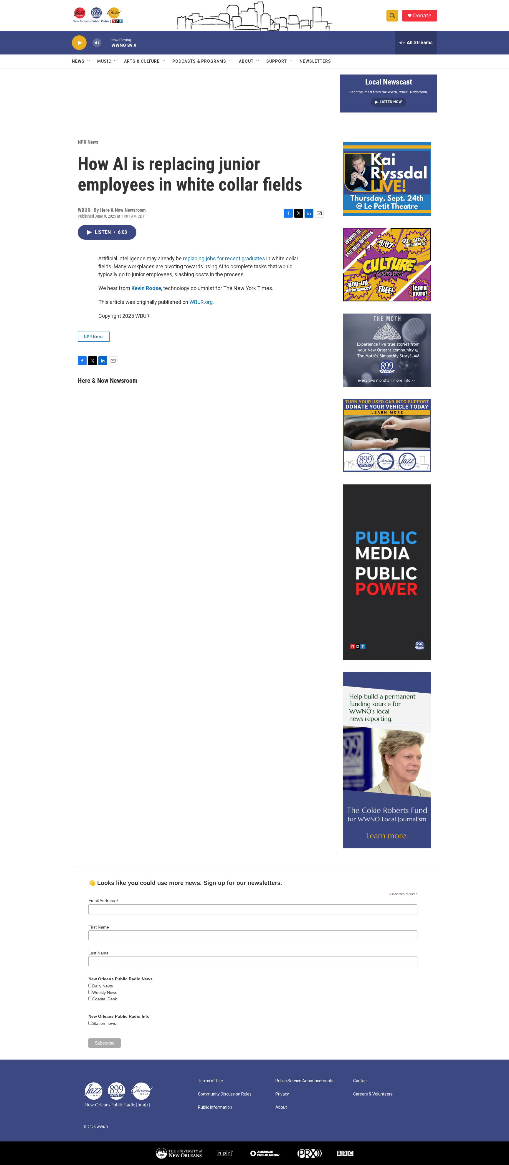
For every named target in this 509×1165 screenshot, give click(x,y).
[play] (79, 42)
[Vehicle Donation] (387, 435)
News (78, 61)
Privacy (282, 1094)
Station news (104, 1023)
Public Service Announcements (304, 1081)
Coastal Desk (104, 999)
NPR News (88, 142)
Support (276, 61)
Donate (422, 15)
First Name (98, 927)
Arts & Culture (142, 61)
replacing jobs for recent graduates (224, 258)
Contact (360, 1081)
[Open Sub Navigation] (89, 61)
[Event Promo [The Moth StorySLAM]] (387, 350)
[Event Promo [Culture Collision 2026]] (387, 264)
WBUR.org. (201, 302)
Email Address (103, 900)
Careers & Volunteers (373, 1094)
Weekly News (104, 992)
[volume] (97, 42)
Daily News (102, 986)
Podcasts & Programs (199, 61)
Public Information (215, 1107)
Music (104, 61)
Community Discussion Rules (225, 1094)
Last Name (98, 953)
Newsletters (315, 61)
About (246, 61)
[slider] (106, 42)
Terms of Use (210, 1081)
